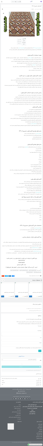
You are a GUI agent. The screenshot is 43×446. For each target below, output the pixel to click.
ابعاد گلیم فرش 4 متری (32, 270)
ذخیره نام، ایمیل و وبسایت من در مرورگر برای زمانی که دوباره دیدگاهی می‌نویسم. (28, 347)
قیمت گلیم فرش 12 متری (23, 270)
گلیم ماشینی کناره (29, 272)
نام (40, 337)
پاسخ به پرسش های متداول (16, 411)
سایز (40, 360)
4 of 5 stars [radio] (36, 327)
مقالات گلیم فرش (39, 434)
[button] (3, 13)
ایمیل (40, 342)
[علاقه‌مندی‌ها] (2, 9)
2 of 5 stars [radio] (39, 327)
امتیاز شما (39, 326)
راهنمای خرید (19, 413)
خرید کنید (20, 366)
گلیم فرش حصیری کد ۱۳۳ (37, 47)
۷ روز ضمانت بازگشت (17, 408)
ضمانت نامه (19, 410)
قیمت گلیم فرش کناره (37, 272)
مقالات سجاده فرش (39, 436)
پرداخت (19, 404)
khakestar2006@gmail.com (22, 393)
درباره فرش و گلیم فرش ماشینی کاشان (15, 417)
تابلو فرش (40, 429)
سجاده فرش (40, 425)
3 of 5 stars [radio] (38, 327)
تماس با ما (19, 419)
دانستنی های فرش (39, 438)
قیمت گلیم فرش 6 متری (14, 270)
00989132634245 (22, 391)
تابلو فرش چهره (40, 427)
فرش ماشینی (30, 57)
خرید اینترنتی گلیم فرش (37, 251)
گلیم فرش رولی (38, 192)
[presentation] (2, 280)
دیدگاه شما (39, 330)
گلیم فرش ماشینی (37, 9)
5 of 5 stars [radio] (35, 327)
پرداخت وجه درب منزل (17, 406)
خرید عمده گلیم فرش (35, 247)
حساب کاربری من (18, 415)
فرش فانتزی (40, 431)
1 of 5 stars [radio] (40, 327)
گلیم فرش (33, 64)
